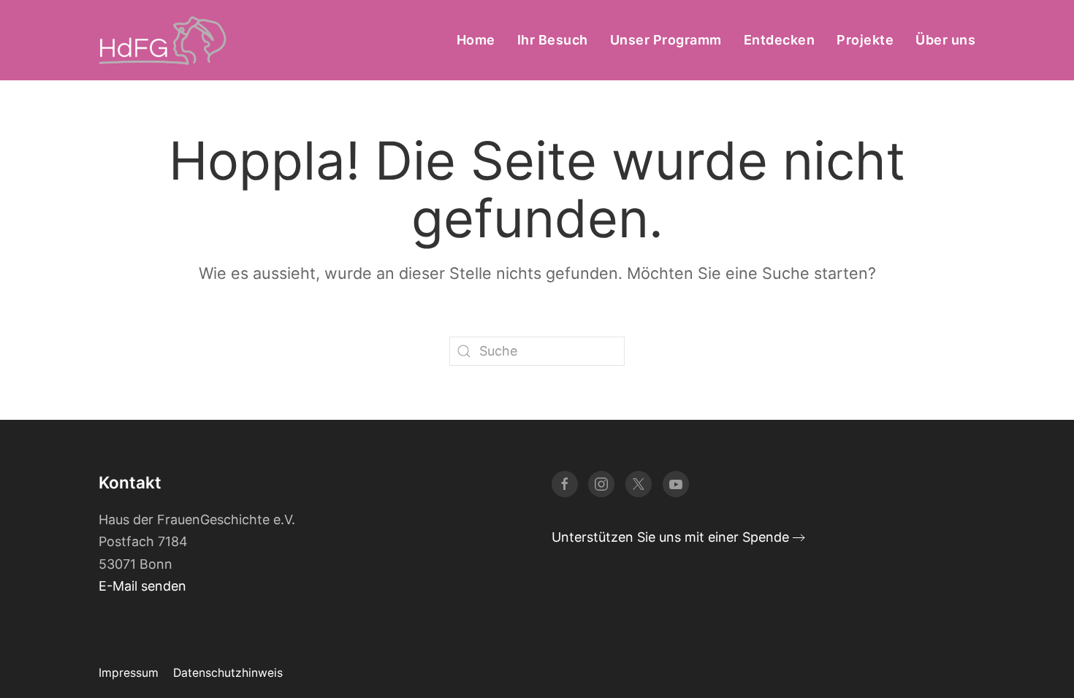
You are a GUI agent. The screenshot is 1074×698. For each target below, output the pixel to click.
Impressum (129, 673)
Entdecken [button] (779, 39)
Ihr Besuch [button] (552, 39)
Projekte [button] (865, 39)
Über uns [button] (945, 39)
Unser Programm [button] (666, 39)
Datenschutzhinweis (228, 673)
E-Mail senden (142, 586)
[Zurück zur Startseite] (162, 40)
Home (476, 39)
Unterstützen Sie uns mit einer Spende (670, 537)
